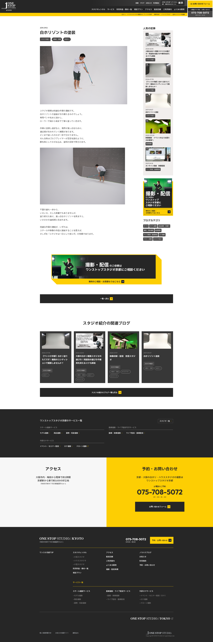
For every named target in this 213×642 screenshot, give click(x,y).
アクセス (148, 9)
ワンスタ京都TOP (46, 552)
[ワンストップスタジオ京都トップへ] (8, 6)
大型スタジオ (79, 557)
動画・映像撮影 (115, 433)
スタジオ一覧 (165, 421)
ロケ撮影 (162, 235)
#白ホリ (67, 39)
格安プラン (138, 9)
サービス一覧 (78, 582)
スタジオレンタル (98, 9)
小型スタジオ (79, 564)
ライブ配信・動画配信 (150, 235)
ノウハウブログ (145, 552)
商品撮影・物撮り (164, 226)
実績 (136, 3)
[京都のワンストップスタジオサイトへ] (152, 618)
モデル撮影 (153, 226)
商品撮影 (57, 433)
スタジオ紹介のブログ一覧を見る (104, 392)
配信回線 (157, 9)
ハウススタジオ (80, 561)
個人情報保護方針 (45, 633)
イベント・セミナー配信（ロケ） (154, 596)
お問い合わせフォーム (157, 506)
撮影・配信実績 (112, 569)
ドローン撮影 (148, 239)
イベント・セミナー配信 (49, 446)
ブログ (142, 3)
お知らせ (149, 3)
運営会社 (76, 633)
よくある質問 (179, 9)
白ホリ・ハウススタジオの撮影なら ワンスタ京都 (137, 14)
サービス (110, 9)
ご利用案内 (167, 9)
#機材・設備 (57, 39)
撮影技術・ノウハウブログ (162, 14)
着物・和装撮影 (148, 230)
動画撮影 (158, 230)
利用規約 (156, 3)
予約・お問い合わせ (160, 540)
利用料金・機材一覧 (124, 9)
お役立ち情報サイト (62, 633)
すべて (146, 226)
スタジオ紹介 (45, 39)
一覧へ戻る (104, 298)
